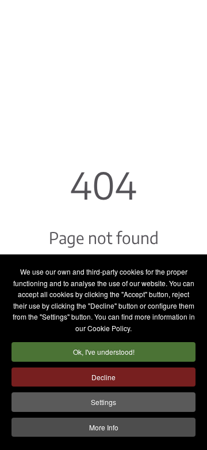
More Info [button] (103, 427)
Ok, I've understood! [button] (104, 352)
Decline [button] (103, 377)
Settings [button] (103, 402)
